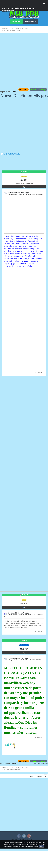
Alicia (25, 640)
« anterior (37, 87)
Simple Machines (32, 840)
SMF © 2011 (22, 840)
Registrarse (30, 21)
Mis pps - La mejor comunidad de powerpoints (18, 9)
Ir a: (31, 776)
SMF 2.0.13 (14, 840)
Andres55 (25, 595)
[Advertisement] (24, 61)
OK (41, 846)
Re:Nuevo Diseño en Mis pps (18, 192)
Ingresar (16, 21)
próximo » (44, 87)
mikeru (25, 172)
